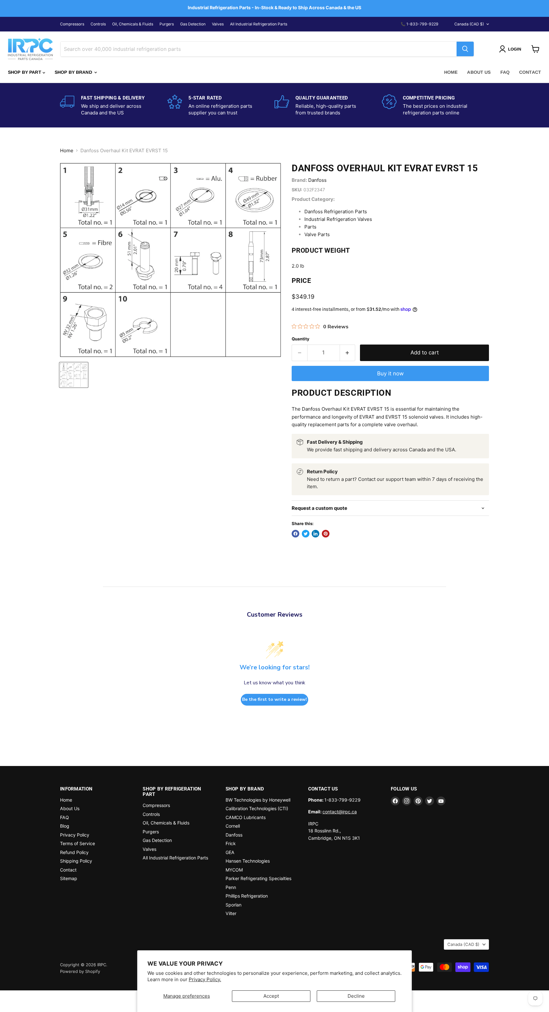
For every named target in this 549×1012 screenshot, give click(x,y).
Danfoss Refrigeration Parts (335, 212)
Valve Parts (317, 234)
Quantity (300, 339)
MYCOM (234, 869)
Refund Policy (74, 852)
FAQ (505, 72)
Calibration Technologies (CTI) (257, 808)
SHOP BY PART (25, 72)
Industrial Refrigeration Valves (338, 219)
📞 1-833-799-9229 (419, 24)
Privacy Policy (74, 835)
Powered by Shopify (80, 971)
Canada (469, 24)
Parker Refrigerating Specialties (258, 878)
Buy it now (390, 373)
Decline (356, 996)
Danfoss (317, 180)
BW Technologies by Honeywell (258, 800)
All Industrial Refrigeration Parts (258, 24)
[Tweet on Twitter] (305, 533)
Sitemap (68, 878)
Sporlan (233, 904)
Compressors (72, 24)
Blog (64, 826)
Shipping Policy (76, 861)
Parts (310, 227)
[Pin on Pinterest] (325, 533)
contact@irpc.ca (339, 811)
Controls (98, 24)
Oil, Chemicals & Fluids (132, 24)
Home (451, 72)
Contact (530, 72)
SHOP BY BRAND (74, 72)
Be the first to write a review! (274, 699)
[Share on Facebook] (295, 533)
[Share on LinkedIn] (315, 533)
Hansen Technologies (248, 861)
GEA (230, 852)
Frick (231, 843)
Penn (231, 887)
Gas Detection (193, 24)
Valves (218, 24)
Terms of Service (77, 843)
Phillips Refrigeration (247, 896)
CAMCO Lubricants (246, 817)
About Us (479, 72)
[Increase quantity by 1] (348, 353)
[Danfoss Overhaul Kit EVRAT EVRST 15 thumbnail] (73, 374)
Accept (271, 996)
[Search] (465, 49)
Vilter (231, 913)
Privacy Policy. (205, 979)
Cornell (233, 826)
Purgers (166, 24)
